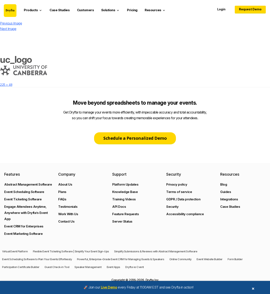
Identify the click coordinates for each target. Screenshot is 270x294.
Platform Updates (125, 184)
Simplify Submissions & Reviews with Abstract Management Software (155, 251)
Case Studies (60, 10)
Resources (155, 10)
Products (33, 10)
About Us (65, 184)
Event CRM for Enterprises (23, 226)
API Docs (119, 207)
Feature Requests (125, 214)
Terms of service (179, 192)
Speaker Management (87, 267)
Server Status (122, 221)
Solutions (110, 10)
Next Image (8, 29)
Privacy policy (176, 184)
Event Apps (113, 267)
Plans (62, 192)
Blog (223, 184)
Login (221, 9)
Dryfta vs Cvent (134, 267)
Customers (85, 10)
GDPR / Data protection (183, 199)
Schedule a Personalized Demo (135, 138)
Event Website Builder (210, 259)
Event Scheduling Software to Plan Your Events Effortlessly (37, 259)
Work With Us (68, 214)
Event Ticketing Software (23, 199)
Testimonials (67, 207)
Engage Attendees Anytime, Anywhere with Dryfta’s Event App (26, 213)
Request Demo (250, 9)
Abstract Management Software (28, 184)
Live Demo (109, 287)
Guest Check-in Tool (57, 267)
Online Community (180, 259)
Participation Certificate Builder (20, 267)
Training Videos (124, 199)
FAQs (62, 199)
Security (172, 207)
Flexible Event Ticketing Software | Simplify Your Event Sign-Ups (71, 251)
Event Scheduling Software (24, 192)
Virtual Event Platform (15, 251)
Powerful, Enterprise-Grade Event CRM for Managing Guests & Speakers (120, 259)
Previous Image (11, 23)
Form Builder (235, 259)
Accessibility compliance (185, 214)
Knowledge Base (125, 192)
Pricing (132, 10)
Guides (225, 192)
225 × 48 (6, 85)
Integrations (229, 199)
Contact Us (66, 221)
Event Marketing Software (23, 234)
